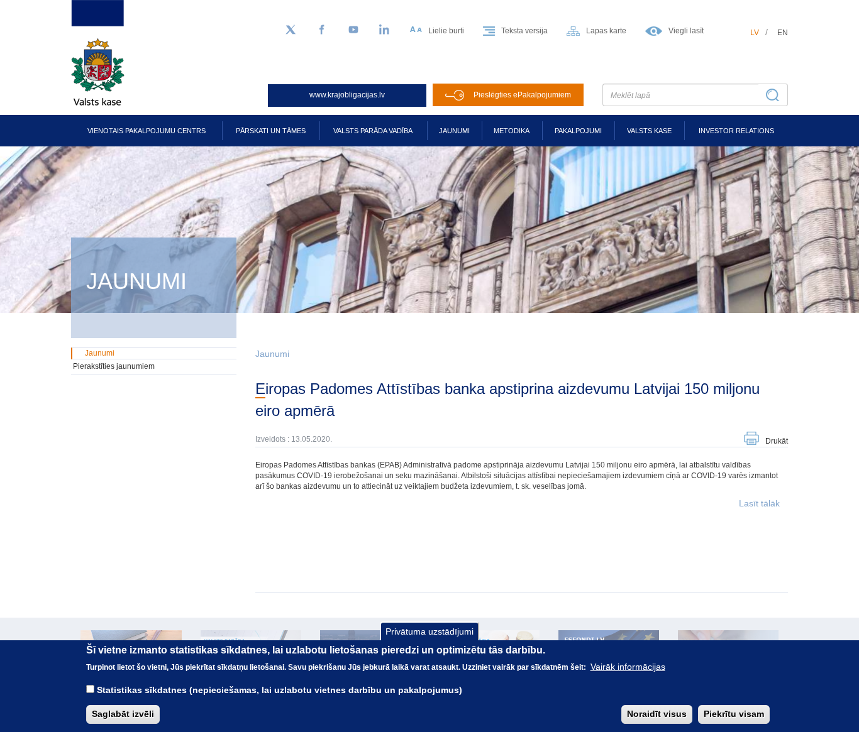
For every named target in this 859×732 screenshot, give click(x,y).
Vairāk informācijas (627, 667)
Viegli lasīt (686, 30)
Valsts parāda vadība (373, 130)
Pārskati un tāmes (271, 130)
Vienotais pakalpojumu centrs (146, 130)
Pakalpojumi (578, 130)
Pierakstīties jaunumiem (114, 366)
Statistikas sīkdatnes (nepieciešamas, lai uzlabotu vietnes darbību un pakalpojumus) (279, 689)
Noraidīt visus (657, 714)
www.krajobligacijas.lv (347, 94)
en (782, 32)
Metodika (511, 130)
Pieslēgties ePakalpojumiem (522, 94)
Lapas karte (606, 30)
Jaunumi (454, 130)
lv (754, 32)
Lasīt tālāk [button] (759, 503)
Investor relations (736, 130)
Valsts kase (649, 130)
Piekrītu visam (734, 714)
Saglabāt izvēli (123, 714)
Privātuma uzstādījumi (429, 631)
